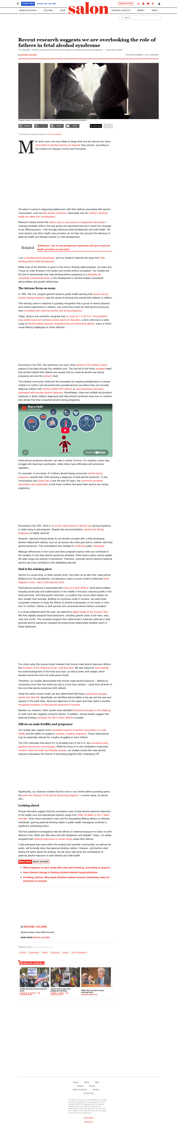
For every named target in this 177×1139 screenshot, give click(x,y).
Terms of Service (80, 1090)
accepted (100, 369)
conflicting (79, 546)
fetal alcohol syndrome (54, 213)
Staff (97, 1083)
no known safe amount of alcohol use (72, 526)
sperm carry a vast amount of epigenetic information (77, 222)
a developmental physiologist (39, 258)
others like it (44, 481)
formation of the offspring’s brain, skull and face (47, 668)
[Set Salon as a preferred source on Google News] (96, 126)
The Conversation (55, 134)
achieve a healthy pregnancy (71, 734)
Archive (96, 1090)
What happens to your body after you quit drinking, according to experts (66, 867)
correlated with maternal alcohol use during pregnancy (53, 311)
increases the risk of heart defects (55, 718)
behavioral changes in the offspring (92, 710)
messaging (98, 546)
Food (63, 11)
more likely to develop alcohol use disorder (58, 145)
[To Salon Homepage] (88, 8)
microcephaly (102, 668)
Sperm (65, 953)
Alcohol (23, 953)
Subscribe (28, 4)
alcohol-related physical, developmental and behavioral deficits (61, 324)
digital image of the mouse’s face (90, 612)
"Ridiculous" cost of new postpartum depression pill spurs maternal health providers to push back (73, 247)
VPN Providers (88, 1118)
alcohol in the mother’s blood (91, 365)
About (86, 1083)
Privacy (92, 1086)
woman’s (48, 376)
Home (75, 1083)
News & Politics (28, 11)
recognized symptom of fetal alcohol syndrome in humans (49, 705)
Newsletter (126, 4)
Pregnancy (55, 953)
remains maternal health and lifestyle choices (42, 750)
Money (140, 11)
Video (155, 11)
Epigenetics (34, 953)
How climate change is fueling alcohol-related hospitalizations (60, 872)
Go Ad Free (88, 1093)
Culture (48, 11)
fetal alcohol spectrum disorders (63, 320)
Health (45, 953)
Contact (79, 1086)
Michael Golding (29, 55)
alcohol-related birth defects (57, 389)
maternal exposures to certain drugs (53, 839)
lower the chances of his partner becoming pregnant (50, 795)
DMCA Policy (88, 1122)
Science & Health (120, 11)
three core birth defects (75, 588)
